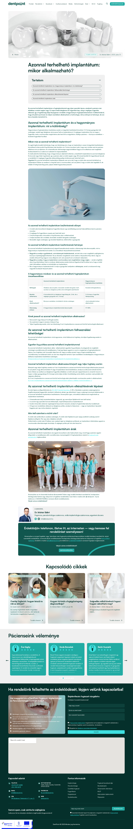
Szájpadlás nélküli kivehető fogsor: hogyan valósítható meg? (105, 602)
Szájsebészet (72, 794)
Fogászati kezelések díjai (105, 783)
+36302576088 (74, 541)
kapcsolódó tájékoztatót (78, 723)
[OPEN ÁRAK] (89, 4)
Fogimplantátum (91, 54)
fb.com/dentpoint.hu (47, 793)
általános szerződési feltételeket (87, 728)
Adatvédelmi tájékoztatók (105, 794)
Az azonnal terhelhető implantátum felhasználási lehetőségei (51, 90)
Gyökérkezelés (72, 797)
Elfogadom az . (83, 728)
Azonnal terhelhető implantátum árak (44, 98)
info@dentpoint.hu (53, 541)
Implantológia (72, 783)
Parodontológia (56, 576)
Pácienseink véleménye (105, 789)
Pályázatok (101, 797)
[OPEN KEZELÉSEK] (53, 4)
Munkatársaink (102, 786)
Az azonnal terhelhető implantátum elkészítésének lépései (50, 94)
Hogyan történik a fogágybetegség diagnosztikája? (66, 602)
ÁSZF (99, 791)
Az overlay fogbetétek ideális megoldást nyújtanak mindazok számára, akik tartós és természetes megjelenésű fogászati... (24, 612)
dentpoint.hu (45, 798)
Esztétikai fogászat (33, 576)
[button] (99, 80)
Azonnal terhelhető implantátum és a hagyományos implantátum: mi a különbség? (58, 86)
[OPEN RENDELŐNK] (43, 4)
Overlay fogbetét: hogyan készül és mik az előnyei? (26, 602)
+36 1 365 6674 (16, 787)
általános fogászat (18, 576)
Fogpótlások (72, 791)
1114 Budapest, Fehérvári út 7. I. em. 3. (22, 798)
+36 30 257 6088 (17, 785)
